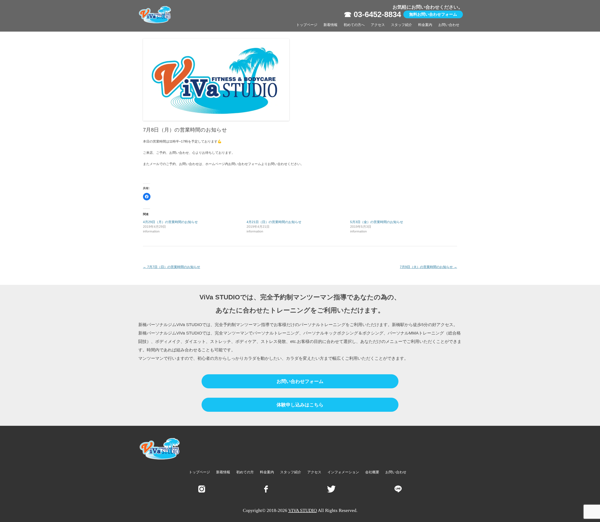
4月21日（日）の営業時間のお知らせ (274, 222)
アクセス (378, 25)
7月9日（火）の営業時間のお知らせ (428, 267)
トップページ (306, 25)
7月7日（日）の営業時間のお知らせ (171, 267)
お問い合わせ (448, 25)
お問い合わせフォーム (300, 381)
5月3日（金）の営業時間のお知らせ (376, 222)
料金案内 (425, 25)
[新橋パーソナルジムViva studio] (155, 16)
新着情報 (330, 25)
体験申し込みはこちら (300, 404)
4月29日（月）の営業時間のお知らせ (170, 222)
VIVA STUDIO (302, 510)
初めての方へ (354, 25)
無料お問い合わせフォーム (433, 14)
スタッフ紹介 (401, 25)
